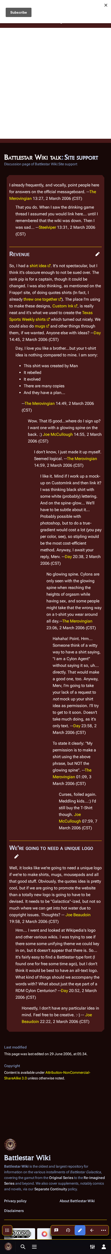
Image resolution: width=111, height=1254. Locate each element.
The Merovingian (40, 403)
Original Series (61, 1178)
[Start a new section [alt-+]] (56, 1230)
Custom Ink (62, 306)
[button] (97, 254)
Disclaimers (14, 1211)
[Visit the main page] (8, 1247)
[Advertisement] (55, 83)
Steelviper (47, 227)
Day (97, 332)
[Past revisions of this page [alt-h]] (68, 1230)
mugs (40, 326)
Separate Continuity (50, 1189)
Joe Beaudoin (78, 914)
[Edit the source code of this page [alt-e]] (80, 1230)
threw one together (40, 299)
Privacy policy (15, 1201)
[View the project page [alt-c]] (91, 1230)
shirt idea (38, 265)
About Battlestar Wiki (77, 1201)
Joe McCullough (58, 434)
